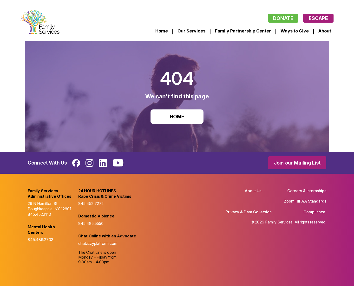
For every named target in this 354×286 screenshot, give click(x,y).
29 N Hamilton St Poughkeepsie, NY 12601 (49, 206)
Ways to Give (295, 30)
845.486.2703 (40, 239)
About (324, 30)
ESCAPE (318, 18)
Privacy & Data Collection (249, 212)
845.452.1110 (39, 214)
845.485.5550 (91, 223)
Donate (283, 18)
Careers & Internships (306, 190)
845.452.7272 (91, 203)
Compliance (314, 212)
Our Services (191, 30)
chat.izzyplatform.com (97, 243)
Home (161, 30)
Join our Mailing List (297, 163)
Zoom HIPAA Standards (305, 201)
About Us (253, 190)
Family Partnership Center (243, 30)
